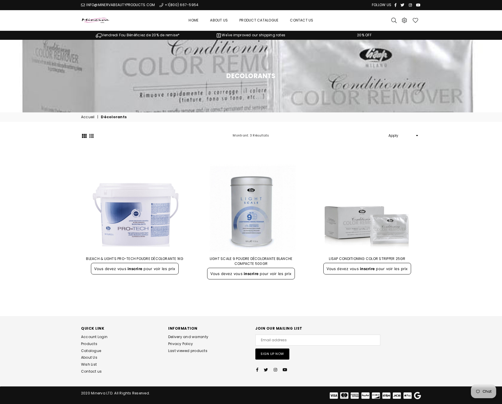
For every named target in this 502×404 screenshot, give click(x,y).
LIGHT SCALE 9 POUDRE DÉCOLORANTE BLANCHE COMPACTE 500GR (251, 261)
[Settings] (404, 20)
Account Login (94, 336)
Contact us (91, 371)
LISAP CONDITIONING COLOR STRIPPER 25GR (367, 258)
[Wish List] (415, 20)
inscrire (135, 268)
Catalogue (91, 350)
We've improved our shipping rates (253, 35)
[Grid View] (84, 135)
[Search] (394, 20)
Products (89, 343)
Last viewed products (187, 350)
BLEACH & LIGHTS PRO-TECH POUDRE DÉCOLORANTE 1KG (134, 258)
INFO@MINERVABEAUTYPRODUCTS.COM (120, 4)
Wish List (89, 364)
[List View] (91, 135)
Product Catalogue (258, 20)
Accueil (88, 117)
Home (193, 20)
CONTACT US (301, 20)
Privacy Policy (180, 343)
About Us (219, 20)
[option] (137, 35)
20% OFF (364, 35)
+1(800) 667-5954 (181, 4)
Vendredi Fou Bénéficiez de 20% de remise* (141, 35)
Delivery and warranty (188, 336)
